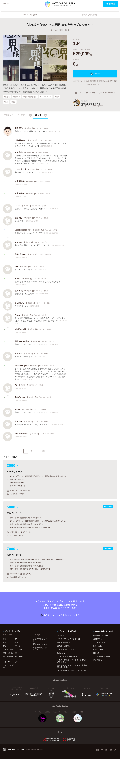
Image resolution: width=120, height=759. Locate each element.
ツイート (92, 93)
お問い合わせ (98, 646)
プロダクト (19, 649)
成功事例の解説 (63, 646)
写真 (4, 642)
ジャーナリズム (8, 666)
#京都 (57, 97)
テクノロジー (8, 656)
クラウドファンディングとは (68, 639)
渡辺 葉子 (19, 217)
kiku (16, 266)
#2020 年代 (97, 639)
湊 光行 (18, 278)
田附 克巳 (19, 128)
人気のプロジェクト (40, 640)
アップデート (24, 115)
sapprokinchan (21, 433)
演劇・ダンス (8, 653)
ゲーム (17, 646)
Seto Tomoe (20, 397)
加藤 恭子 (19, 152)
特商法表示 (97, 660)
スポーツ (6, 661)
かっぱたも (19, 302)
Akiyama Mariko (22, 341)
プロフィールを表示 (95, 105)
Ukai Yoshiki (20, 329)
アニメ (5, 646)
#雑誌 (13, 102)
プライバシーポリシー (102, 656)
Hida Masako (20, 140)
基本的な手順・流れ (64, 642)
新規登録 (112, 4)
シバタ (17, 205)
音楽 (17, 642)
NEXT (43, 451)
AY (16, 384)
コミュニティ (8, 649)
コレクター (40, 115)
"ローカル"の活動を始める (67, 656)
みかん (17, 314)
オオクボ (18, 353)
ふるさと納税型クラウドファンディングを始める (72, 661)
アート (17, 639)
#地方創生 (16, 97)
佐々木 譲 (19, 290)
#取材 (6, 102)
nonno (18, 409)
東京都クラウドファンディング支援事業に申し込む (72, 666)
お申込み (60, 635)
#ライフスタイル (45, 97)
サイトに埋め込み (108, 93)
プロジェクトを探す (30, 15)
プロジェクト (9, 115)
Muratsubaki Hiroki (23, 229)
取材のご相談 (98, 649)
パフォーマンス (20, 657)
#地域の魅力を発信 (29, 97)
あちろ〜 (18, 421)
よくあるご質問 (99, 642)
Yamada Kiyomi (21, 365)
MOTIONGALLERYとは (102, 635)
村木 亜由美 (19, 181)
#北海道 (7, 97)
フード (17, 661)
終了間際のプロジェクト (40, 648)
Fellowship (61, 653)
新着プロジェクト (40, 644)
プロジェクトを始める (89, 15)
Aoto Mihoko (20, 254)
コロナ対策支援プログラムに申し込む (72, 670)
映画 (4, 639)
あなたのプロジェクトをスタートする (62, 615)
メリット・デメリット (65, 649)
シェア (80, 93)
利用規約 (96, 653)
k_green (18, 241)
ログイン (6, 4)
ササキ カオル (20, 169)
